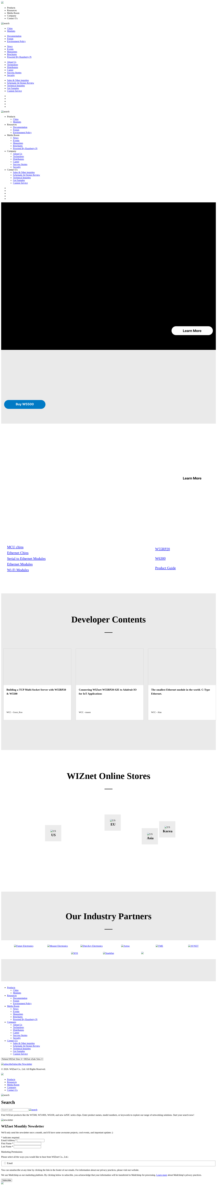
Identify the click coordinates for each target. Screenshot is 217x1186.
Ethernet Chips (17, 553)
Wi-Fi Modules (18, 570)
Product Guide (165, 568)
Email (10, 1163)
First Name (7, 1143)
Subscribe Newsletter (22, 1064)
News (10, 46)
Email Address (9, 1140)
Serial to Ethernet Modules (26, 558)
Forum (10, 38)
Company (11, 1022)
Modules (11, 31)
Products (11, 987)
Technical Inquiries (16, 85)
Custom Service (14, 91)
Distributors (12, 67)
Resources (12, 995)
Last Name (7, 1146)
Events (10, 49)
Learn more (161, 1175)
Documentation (14, 36)
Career (10, 70)
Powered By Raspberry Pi (19, 57)
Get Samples (13, 88)
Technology (12, 64)
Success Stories (14, 72)
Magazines (12, 51)
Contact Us (12, 1040)
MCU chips (15, 547)
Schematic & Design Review (20, 83)
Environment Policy (16, 41)
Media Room (13, 1006)
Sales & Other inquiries (18, 80)
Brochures (12, 54)
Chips (10, 28)
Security (11, 75)
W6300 (160, 558)
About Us (11, 62)
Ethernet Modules (20, 564)
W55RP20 (162, 549)
